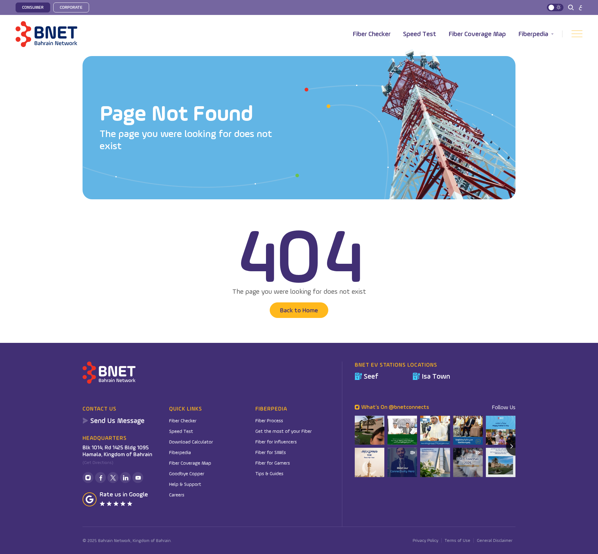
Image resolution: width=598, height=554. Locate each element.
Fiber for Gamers (272, 463)
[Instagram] (88, 477)
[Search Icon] (571, 7)
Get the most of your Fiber (283, 431)
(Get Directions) (98, 462)
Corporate (71, 7)
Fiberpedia (533, 33)
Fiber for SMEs (270, 452)
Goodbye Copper (186, 473)
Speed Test (419, 33)
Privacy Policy (425, 540)
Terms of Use (457, 540)
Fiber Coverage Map (477, 33)
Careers (176, 494)
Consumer (33, 7)
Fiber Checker (372, 33)
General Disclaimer (494, 540)
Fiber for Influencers (276, 441)
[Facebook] (100, 477)
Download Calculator (191, 441)
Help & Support (185, 484)
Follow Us (503, 407)
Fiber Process (269, 420)
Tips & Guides (269, 473)
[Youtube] (137, 477)
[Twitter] (112, 477)
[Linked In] (125, 477)
